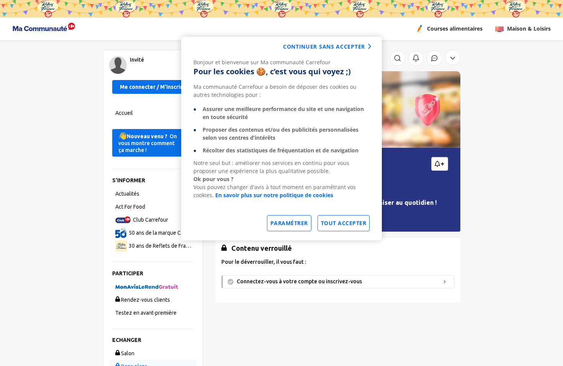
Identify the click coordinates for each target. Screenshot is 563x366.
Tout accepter (344, 223)
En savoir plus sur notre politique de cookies (274, 195)
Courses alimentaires (455, 28)
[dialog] (281, 138)
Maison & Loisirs (529, 28)
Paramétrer (289, 223)
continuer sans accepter (324, 46)
